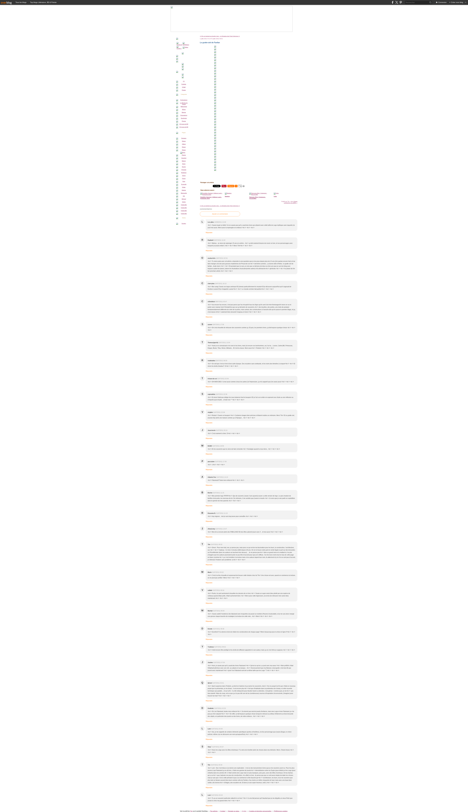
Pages (295, 201)
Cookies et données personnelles (260, 811)
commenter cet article (290, 202)
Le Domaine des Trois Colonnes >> (230, 36)
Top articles (214, 811)
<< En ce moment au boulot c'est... (210, 36)
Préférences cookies (281, 811)
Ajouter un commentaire (220, 214)
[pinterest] (400, 2)
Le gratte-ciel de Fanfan (210, 42)
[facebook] (392, 2)
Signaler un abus (234, 811)
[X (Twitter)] (396, 2)
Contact (222, 811)
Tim (191, 811)
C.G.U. (244, 811)
